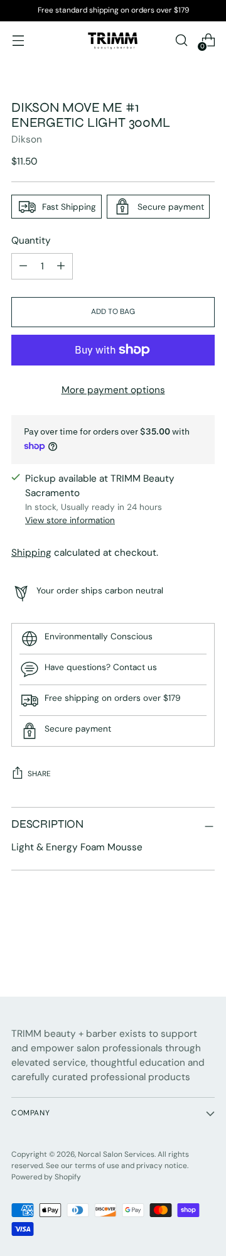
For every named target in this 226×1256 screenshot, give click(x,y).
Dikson (26, 139)
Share (39, 774)
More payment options (113, 390)
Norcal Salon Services (116, 1154)
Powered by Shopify (46, 1177)
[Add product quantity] (23, 266)
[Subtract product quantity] (61, 266)
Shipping (31, 552)
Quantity (31, 240)
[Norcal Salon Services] (113, 40)
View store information (70, 520)
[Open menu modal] (18, 40)
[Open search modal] (181, 40)
